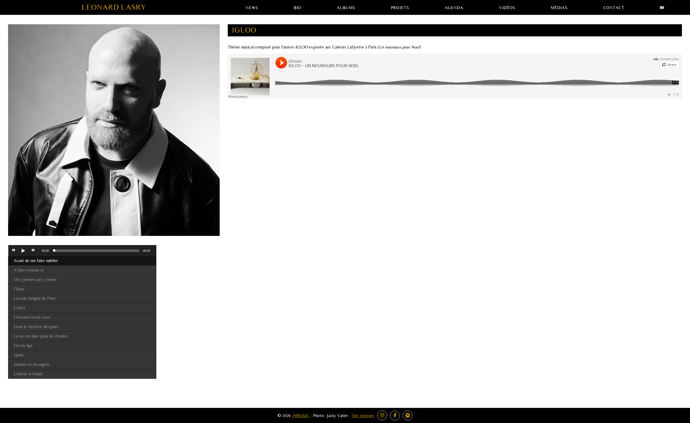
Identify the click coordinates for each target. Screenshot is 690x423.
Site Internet (363, 415)
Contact (613, 8)
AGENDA (453, 8)
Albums (346, 8)
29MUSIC (300, 415)
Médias (559, 8)
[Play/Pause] (23, 250)
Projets (400, 8)
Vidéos (507, 8)
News (252, 8)
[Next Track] (33, 250)
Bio (297, 8)
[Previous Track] (13, 250)
